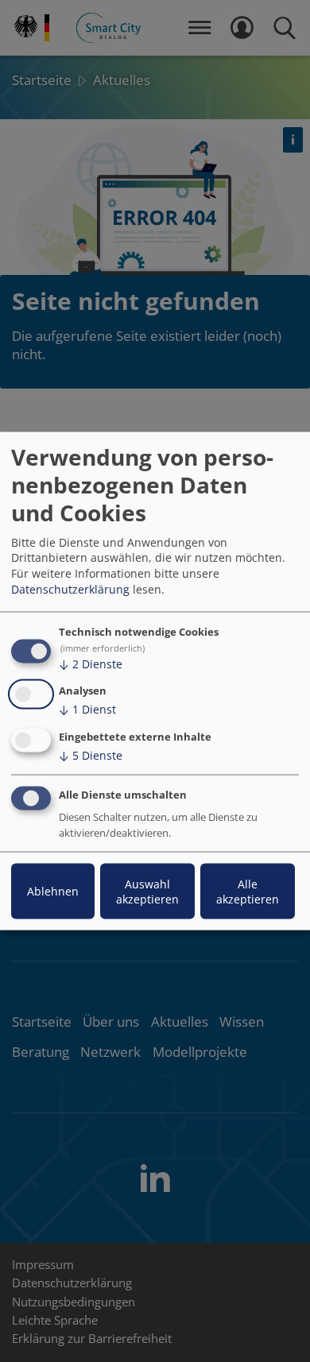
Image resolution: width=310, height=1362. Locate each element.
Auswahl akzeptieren (147, 891)
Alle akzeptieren (247, 891)
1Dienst (87, 709)
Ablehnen (53, 891)
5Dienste (90, 755)
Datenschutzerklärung (70, 588)
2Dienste (90, 663)
